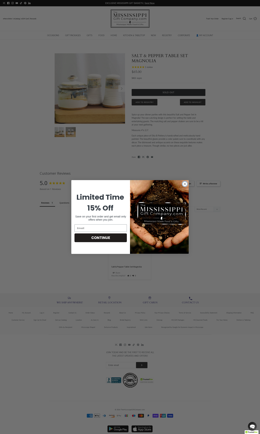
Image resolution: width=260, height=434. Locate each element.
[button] (252, 426)
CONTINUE (100, 237)
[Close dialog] (184, 184)
